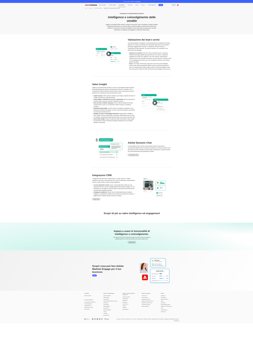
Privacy (134, 319)
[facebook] (92, 319)
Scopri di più (96, 199)
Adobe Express (106, 299)
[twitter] (97, 319)
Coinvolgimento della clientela (89, 302)
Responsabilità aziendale (165, 304)
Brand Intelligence (106, 306)
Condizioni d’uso (140, 319)
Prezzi (136, 4)
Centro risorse (144, 295)
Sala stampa (163, 302)
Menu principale (102, 4)
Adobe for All (163, 311)
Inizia (161, 5)
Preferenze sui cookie (147, 319)
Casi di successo (145, 297)
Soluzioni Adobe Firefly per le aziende (110, 301)
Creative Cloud (106, 308)
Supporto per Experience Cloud (147, 301)
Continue (138, 1)
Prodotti (90, 8)
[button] (108, 53)
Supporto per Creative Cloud (147, 302)
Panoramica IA (163, 297)
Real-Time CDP (106, 315)
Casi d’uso (130, 4)
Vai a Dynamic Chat (133, 154)
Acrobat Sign (105, 302)
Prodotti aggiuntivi (151, 4)
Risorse (143, 4)
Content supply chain (88, 303)
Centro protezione (164, 309)
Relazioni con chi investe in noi (166, 306)
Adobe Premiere (125, 309)
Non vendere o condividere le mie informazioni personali (168, 319)
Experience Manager (107, 309)
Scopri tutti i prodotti (106, 295)
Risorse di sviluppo (145, 306)
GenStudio (105, 313)
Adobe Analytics (106, 297)
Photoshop (124, 307)
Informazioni (163, 295)
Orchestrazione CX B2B (88, 307)
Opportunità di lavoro (164, 299)
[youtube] (102, 319)
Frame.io (105, 311)
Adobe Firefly (125, 300)
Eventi (162, 301)
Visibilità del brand (87, 305)
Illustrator (124, 305)
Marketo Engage (112, 4)
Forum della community (146, 304)
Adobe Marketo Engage (98, 8)
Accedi (173, 4)
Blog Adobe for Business (146, 299)
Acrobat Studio (106, 304)
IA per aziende (86, 309)
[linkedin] (99, 319)
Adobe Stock (125, 302)
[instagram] (95, 319)
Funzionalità (121, 4)
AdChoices (177, 320)
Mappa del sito (155, 319)
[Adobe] (178, 5)
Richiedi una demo (87, 295)
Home (86, 8)
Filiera (162, 308)
